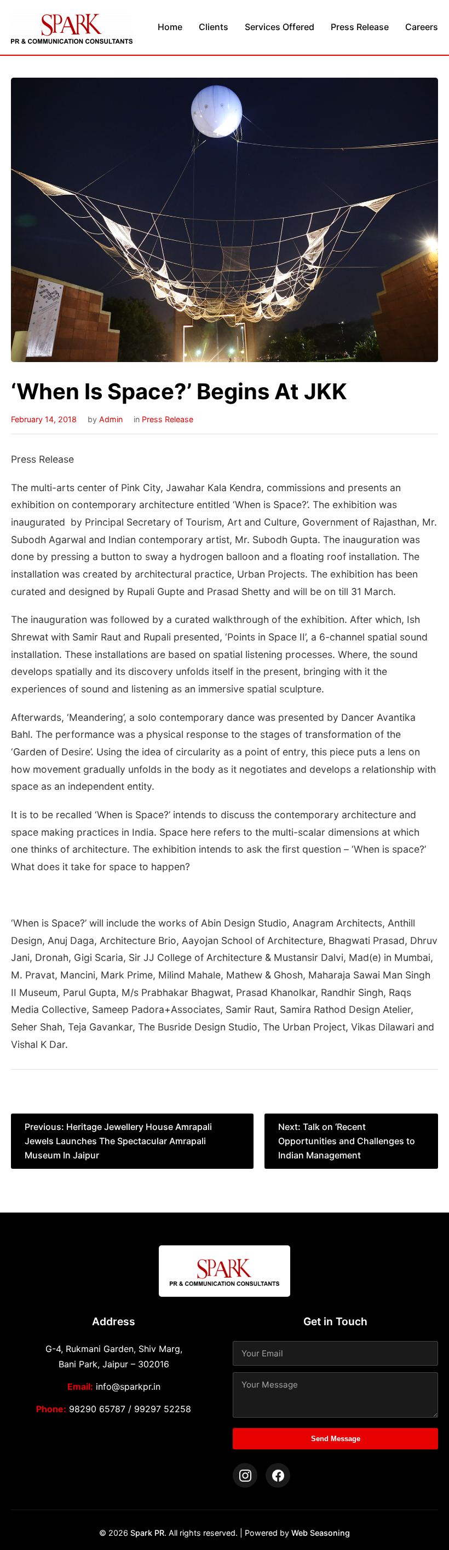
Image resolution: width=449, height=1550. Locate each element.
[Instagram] (245, 1475)
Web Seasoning (320, 1532)
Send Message (335, 1439)
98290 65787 (97, 1408)
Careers (421, 26)
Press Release (360, 26)
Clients (213, 26)
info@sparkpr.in (128, 1386)
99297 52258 (162, 1408)
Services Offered (279, 26)
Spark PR (147, 1532)
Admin (111, 419)
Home (170, 26)
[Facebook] (278, 1475)
